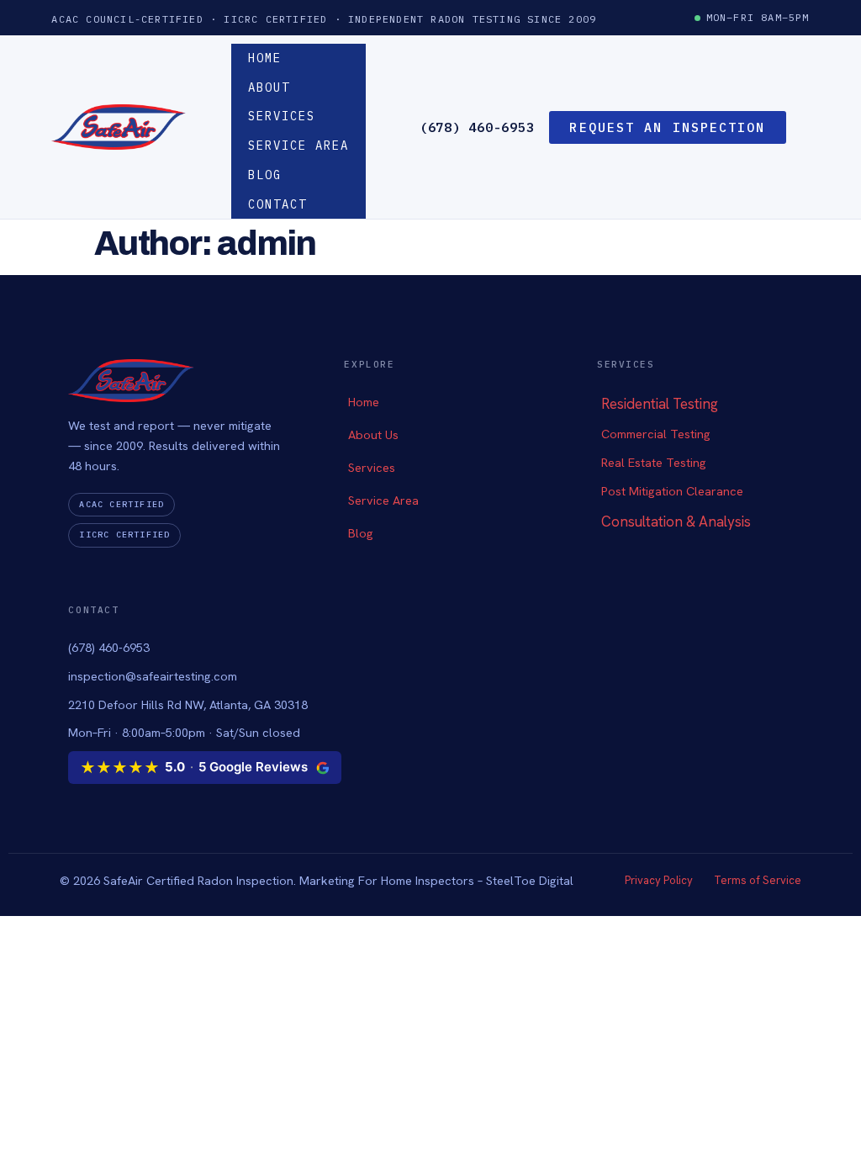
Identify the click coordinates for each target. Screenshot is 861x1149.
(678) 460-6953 (477, 127)
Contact (277, 204)
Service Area (298, 145)
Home (265, 58)
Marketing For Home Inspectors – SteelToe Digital (436, 880)
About (269, 87)
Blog (265, 175)
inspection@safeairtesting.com (152, 676)
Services (281, 116)
